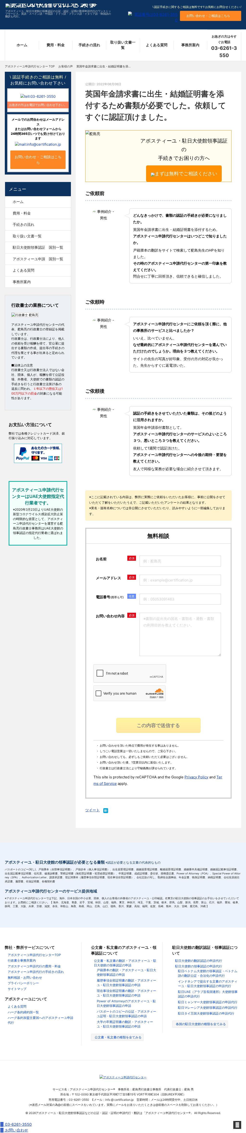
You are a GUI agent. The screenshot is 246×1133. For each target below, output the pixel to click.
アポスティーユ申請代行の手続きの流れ (36, 972)
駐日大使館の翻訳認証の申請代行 (198, 961)
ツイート (92, 810)
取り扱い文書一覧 (122, 45)
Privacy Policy (196, 777)
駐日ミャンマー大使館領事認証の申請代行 (207, 1002)
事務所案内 (190, 45)
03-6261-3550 (18, 1124)
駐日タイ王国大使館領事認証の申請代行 (206, 1013)
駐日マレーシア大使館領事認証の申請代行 (207, 1007)
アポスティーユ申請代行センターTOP (34, 955)
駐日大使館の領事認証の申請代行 (198, 966)
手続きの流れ (89, 45)
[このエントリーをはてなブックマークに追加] (105, 811)
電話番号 (110, 597)
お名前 (101, 559)
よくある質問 (156, 45)
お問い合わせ (16, 1130)
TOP (30, 66)
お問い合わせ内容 (110, 616)
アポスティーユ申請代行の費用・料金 (34, 966)
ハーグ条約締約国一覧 (23, 1012)
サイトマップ (17, 989)
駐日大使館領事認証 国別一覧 (38, 247)
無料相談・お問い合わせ (25, 977)
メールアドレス (108, 578)
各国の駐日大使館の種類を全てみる (201, 1024)
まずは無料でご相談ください (186, 173)
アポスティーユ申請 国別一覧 (38, 259)
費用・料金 (56, 45)
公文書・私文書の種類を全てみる (118, 1037)
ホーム (22, 45)
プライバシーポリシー (23, 983)
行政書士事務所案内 (22, 960)
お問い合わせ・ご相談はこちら (208, 16)
